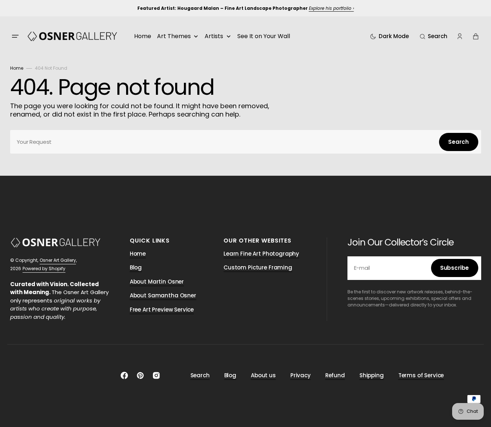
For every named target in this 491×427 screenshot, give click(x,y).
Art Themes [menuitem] (174, 36)
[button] (433, 36)
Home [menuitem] (142, 36)
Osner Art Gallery (58, 260)
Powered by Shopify (44, 268)
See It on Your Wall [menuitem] (263, 36)
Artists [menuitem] (214, 36)
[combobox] (245, 142)
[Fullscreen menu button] (15, 36)
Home (16, 68)
